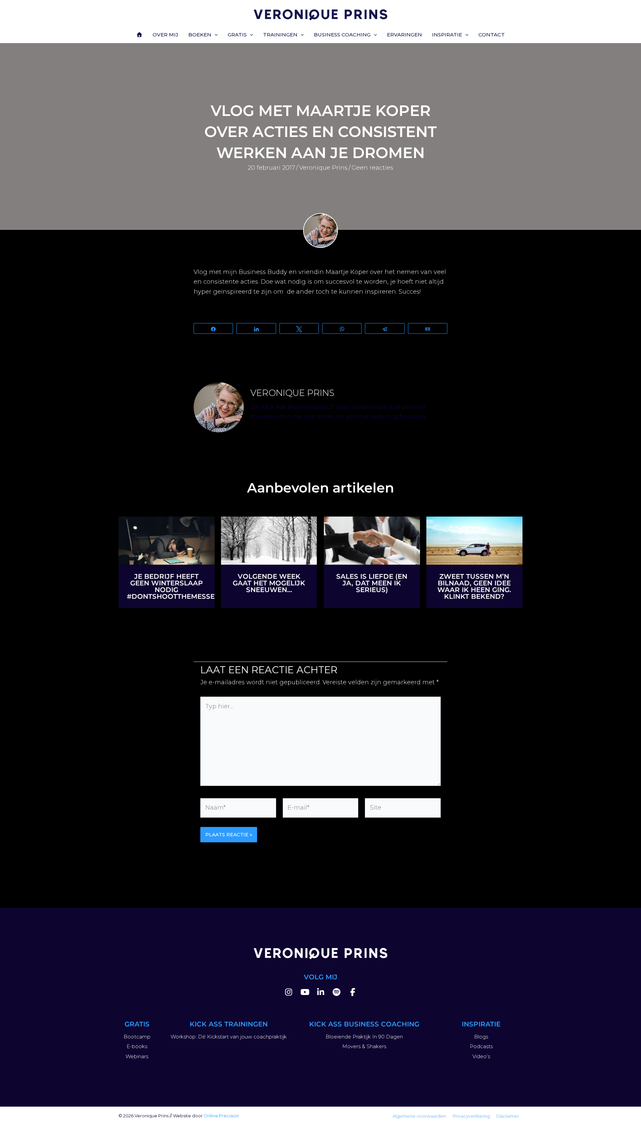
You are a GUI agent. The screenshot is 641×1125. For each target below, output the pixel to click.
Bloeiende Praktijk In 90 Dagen (364, 1036)
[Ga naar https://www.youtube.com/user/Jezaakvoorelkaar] (304, 993)
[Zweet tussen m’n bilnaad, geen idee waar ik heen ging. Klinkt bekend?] (474, 540)
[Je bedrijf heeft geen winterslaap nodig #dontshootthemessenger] (167, 540)
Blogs (481, 1036)
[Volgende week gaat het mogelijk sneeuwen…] (269, 540)
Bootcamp (137, 1036)
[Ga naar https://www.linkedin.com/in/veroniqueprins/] (320, 993)
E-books (137, 1046)
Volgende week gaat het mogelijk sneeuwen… (269, 583)
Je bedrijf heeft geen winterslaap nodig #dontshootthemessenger (180, 586)
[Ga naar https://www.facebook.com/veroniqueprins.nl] (353, 993)
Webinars (137, 1056)
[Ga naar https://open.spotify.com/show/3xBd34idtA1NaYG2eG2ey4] (337, 993)
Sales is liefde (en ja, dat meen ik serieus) (371, 583)
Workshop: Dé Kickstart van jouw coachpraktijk (229, 1036)
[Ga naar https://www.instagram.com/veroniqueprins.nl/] (288, 993)
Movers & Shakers (364, 1046)
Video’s (481, 1056)
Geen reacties (372, 167)
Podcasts (481, 1046)
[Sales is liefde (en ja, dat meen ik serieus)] (372, 540)
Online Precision (221, 1115)
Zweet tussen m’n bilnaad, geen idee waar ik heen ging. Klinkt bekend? (474, 586)
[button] (214, 34)
